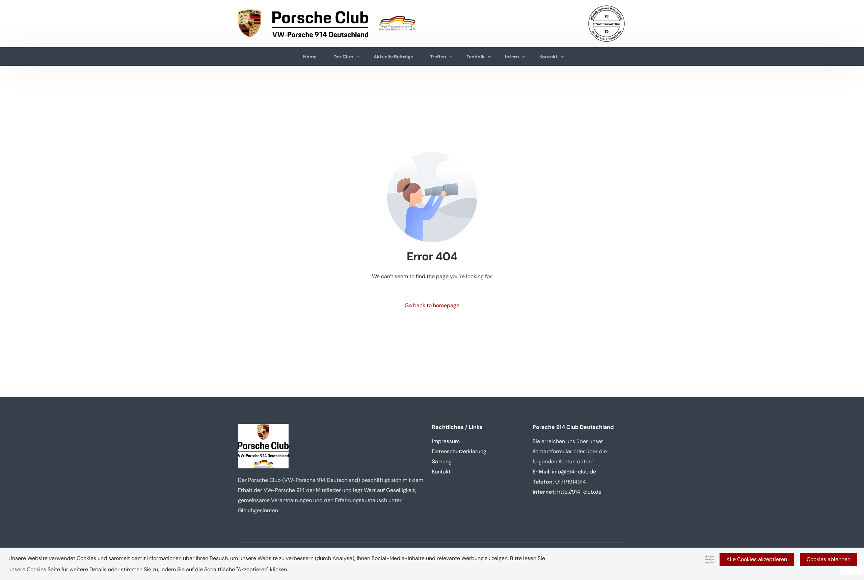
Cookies (36, 569)
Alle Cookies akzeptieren (756, 559)
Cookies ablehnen (828, 559)
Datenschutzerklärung (459, 451)
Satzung (442, 461)
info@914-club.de (574, 471)
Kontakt (441, 471)
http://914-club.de (579, 491)
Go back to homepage (432, 305)
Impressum (446, 441)
